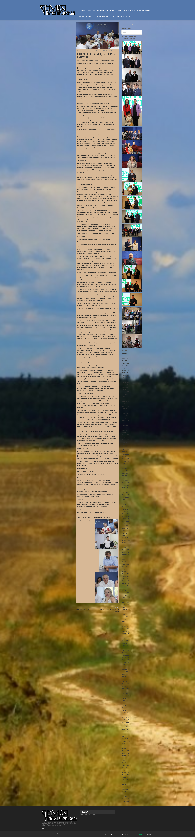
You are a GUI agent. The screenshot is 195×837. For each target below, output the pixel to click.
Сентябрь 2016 (126, 638)
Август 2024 (125, 411)
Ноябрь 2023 (125, 432)
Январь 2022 (125, 485)
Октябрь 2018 (125, 578)
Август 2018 (125, 583)
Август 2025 (125, 382)
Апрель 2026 (125, 363)
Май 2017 (124, 619)
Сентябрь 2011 (126, 782)
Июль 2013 (125, 729)
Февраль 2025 (126, 396)
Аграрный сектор (86, 50)
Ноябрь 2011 (125, 777)
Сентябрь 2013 (126, 724)
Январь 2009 (125, 801)
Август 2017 (125, 612)
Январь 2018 (125, 600)
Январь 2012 (125, 772)
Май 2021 (124, 504)
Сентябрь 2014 (126, 695)
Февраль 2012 (126, 770)
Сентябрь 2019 (126, 552)
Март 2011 (125, 796)
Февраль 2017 (126, 626)
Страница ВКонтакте (86, 16)
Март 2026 (125, 365)
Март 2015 (125, 681)
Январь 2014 (125, 715)
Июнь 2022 (125, 473)
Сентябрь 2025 (126, 380)
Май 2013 (124, 734)
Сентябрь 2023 (126, 437)
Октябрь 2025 (125, 377)
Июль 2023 (125, 442)
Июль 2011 (125, 786)
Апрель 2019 (125, 564)
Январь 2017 (125, 628)
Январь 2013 (125, 743)
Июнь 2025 (125, 387)
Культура (118, 4)
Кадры (93, 50)
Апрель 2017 (125, 621)
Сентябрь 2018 (126, 581)
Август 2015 (125, 669)
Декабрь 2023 (125, 430)
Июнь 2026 (125, 358)
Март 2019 (125, 566)
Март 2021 (125, 509)
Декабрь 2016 (125, 631)
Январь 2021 (125, 514)
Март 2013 (125, 739)
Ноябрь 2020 (125, 518)
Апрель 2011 (125, 794)
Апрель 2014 (125, 707)
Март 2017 (125, 624)
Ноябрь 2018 (125, 576)
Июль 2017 (125, 614)
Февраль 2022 (126, 482)
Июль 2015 (125, 671)
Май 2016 (124, 648)
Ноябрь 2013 (125, 719)
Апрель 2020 (125, 535)
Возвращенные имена (96, 10)
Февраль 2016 (126, 655)
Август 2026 (125, 353)
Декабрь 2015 (125, 660)
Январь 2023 (125, 456)
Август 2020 (125, 525)
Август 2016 (125, 640)
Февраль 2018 (126, 597)
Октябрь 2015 (125, 664)
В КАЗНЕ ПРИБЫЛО (83, 609)
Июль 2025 (125, 384)
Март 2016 (125, 652)
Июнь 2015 (125, 674)
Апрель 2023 (125, 449)
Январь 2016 (125, 657)
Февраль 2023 (126, 454)
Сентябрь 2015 (126, 667)
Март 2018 (125, 595)
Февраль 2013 (126, 741)
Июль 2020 (125, 528)
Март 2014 (125, 710)
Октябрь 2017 (125, 607)
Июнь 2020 (125, 530)
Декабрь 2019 (125, 545)
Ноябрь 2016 (125, 633)
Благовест (144, 4)
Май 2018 (124, 590)
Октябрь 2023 (125, 435)
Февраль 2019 (126, 569)
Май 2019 (124, 561)
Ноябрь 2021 (125, 490)
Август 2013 (125, 727)
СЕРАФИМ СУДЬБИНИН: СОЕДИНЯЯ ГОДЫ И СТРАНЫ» (113, 16)
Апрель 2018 (125, 593)
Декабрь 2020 (125, 516)
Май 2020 (124, 533)
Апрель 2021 (125, 506)
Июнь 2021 (125, 502)
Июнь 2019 (125, 559)
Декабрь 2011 (125, 774)
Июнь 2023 (125, 444)
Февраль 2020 (126, 540)
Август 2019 (125, 554)
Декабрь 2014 (125, 688)
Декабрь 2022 (125, 459)
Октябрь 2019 (125, 549)
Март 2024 (125, 423)
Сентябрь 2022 (126, 466)
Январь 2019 (125, 571)
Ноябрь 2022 (125, 461)
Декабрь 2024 (125, 401)
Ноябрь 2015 (125, 662)
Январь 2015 (125, 686)
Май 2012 (124, 762)
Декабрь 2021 (125, 487)
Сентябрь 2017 (126, 609)
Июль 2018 (125, 585)
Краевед (82, 10)
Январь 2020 (125, 542)
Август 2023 (125, 439)
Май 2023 (124, 447)
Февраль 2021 (126, 511)
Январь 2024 (125, 427)
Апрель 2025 (125, 392)
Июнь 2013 (125, 731)
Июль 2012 (125, 758)
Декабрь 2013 (125, 717)
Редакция (82, 4)
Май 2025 (124, 389)
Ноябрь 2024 (125, 403)
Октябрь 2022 (125, 463)
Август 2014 (125, 698)
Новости (135, 4)
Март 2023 (125, 451)
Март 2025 (125, 394)
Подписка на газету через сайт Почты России (133, 10)
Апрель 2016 (125, 650)
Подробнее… (149, 834)
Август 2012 (125, 755)
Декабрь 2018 (125, 573)
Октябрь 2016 (125, 636)
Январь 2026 (125, 370)
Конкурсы (110, 10)
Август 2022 (125, 468)
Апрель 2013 (125, 736)
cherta (112, 50)
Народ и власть (105, 4)
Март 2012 (125, 767)
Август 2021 (125, 497)
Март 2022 (125, 480)
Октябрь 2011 (125, 779)
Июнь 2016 (125, 645)
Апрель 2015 (125, 679)
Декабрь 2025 (125, 372)
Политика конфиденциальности (87, 814)
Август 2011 (125, 784)
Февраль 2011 (125, 798)
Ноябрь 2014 (125, 691)
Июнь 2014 (125, 703)
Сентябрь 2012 (126, 753)
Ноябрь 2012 (125, 748)
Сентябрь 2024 (126, 408)
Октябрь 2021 (125, 492)
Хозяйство (99, 50)
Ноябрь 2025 (125, 375)
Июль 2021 (125, 499)
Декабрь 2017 (125, 602)
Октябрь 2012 (125, 750)
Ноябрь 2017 (125, 604)
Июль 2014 (125, 700)
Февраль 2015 (126, 683)
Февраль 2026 (126, 368)
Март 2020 (125, 538)
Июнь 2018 (125, 588)
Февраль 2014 (126, 712)
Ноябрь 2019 (125, 547)
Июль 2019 (125, 557)
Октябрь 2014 (125, 693)
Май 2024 (124, 418)
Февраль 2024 (126, 425)
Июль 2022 (125, 471)
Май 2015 (124, 676)
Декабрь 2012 (125, 746)
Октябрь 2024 (125, 406)
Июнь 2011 (125, 789)
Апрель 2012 (125, 765)
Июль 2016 (125, 643)
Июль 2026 (125, 356)
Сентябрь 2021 (126, 494)
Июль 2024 (125, 413)
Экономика (93, 4)
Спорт (126, 4)
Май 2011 (124, 791)
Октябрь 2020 (125, 521)
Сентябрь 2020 (126, 523)
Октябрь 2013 (125, 722)
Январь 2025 (125, 399)
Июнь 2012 (125, 760)
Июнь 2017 (125, 616)
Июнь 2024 (125, 415)
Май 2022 (124, 475)
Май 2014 (124, 705)
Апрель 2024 (125, 420)
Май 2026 (124, 360)
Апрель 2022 (125, 478)
